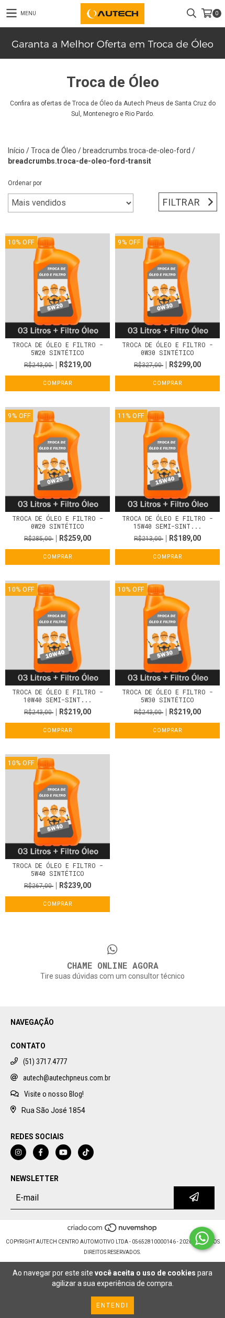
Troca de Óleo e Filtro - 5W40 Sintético (57, 869)
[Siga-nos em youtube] (63, 1152)
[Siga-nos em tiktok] (86, 1152)
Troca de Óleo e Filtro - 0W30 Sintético (167, 349)
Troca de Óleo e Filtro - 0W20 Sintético (57, 522)
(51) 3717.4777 (45, 1061)
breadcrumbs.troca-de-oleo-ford (136, 150)
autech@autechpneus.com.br (66, 1078)
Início (16, 150)
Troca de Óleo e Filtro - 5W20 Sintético (57, 349)
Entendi (112, 1305)
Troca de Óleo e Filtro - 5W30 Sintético (167, 696)
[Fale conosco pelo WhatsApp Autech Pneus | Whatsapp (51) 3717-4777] (202, 1238)
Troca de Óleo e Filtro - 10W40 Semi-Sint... (57, 696)
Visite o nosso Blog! (54, 1094)
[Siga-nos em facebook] (41, 1152)
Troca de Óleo (53, 150)
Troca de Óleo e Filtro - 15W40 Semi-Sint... (167, 522)
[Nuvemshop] (113, 1231)
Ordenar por (25, 183)
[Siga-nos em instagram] (18, 1152)
